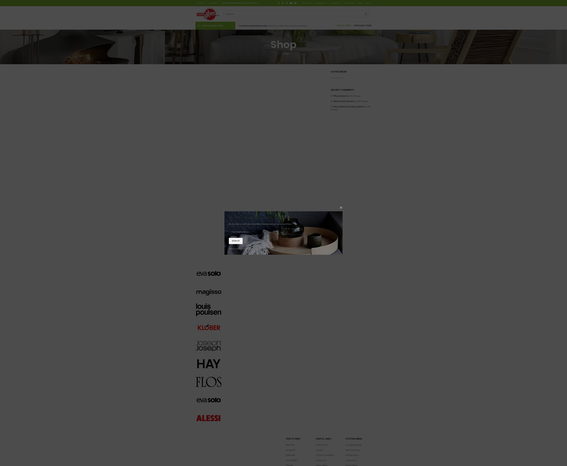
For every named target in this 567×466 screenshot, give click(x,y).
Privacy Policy (268, 248)
